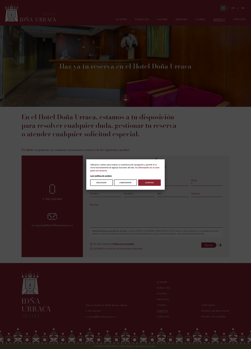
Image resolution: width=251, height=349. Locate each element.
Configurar (125, 183)
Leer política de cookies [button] (101, 176)
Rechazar (101, 183)
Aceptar (149, 183)
